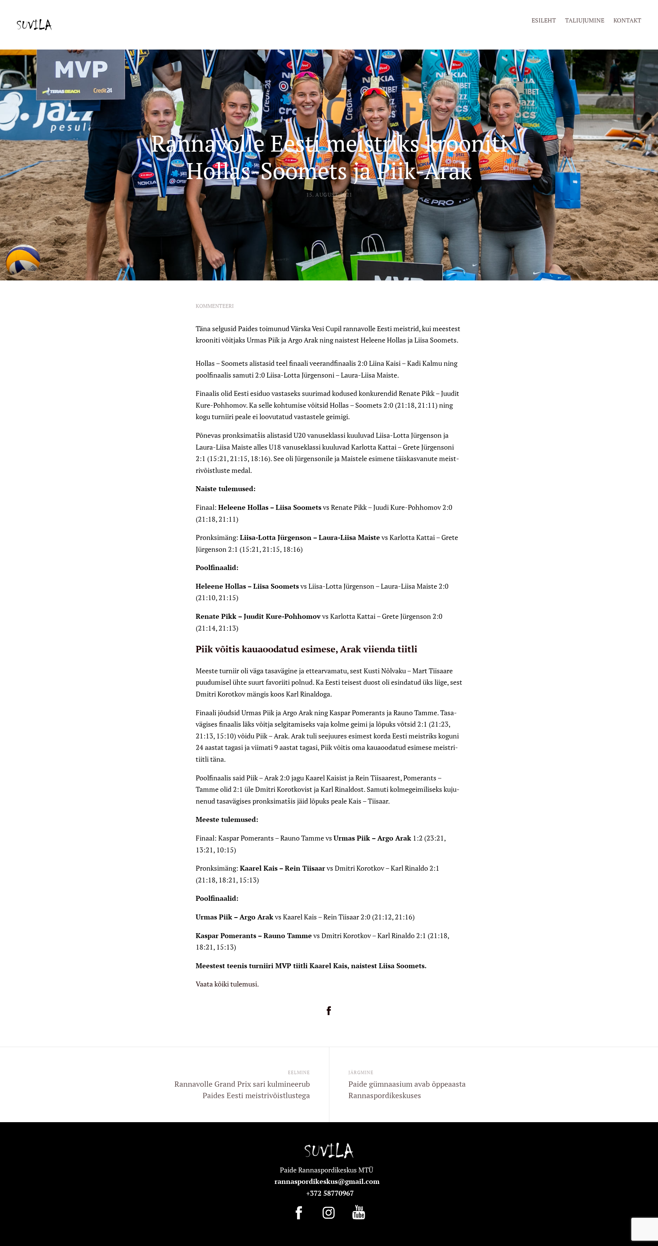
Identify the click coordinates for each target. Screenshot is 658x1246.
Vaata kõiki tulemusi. (227, 983)
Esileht (544, 20)
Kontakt (627, 20)
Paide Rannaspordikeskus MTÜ (328, 1169)
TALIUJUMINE (584, 20)
